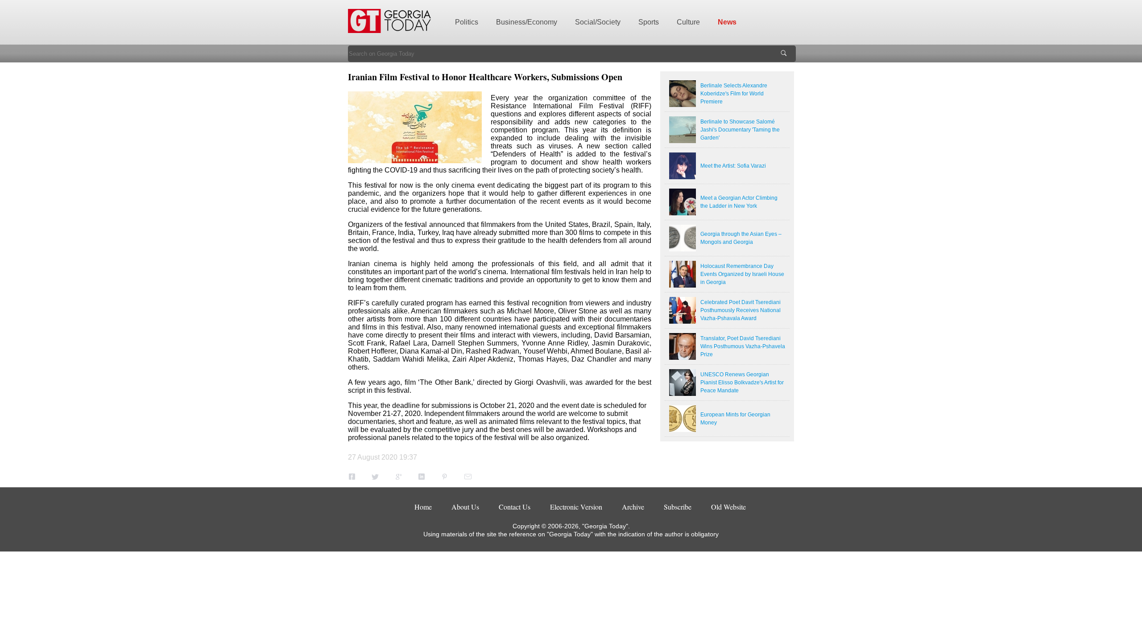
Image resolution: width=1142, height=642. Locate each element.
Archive (633, 506)
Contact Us (514, 506)
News (727, 22)
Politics (466, 22)
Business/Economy (526, 22)
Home (423, 506)
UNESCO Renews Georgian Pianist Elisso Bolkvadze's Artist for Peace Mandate (742, 382)
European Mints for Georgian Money (735, 419)
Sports (648, 22)
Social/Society (598, 22)
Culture (688, 22)
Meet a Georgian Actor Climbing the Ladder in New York (739, 202)
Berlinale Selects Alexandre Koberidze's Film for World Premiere (733, 93)
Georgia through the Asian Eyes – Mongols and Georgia (741, 238)
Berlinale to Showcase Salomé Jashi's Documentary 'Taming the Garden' (740, 130)
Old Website (728, 506)
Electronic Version (576, 506)
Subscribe (677, 506)
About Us (465, 506)
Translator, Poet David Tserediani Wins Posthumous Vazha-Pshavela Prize (742, 346)
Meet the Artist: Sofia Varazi (733, 166)
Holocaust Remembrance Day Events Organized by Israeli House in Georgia (742, 274)
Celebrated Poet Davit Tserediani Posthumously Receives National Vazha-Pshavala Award (740, 310)
